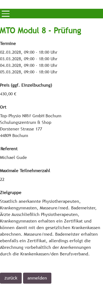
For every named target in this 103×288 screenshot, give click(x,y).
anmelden (37, 278)
